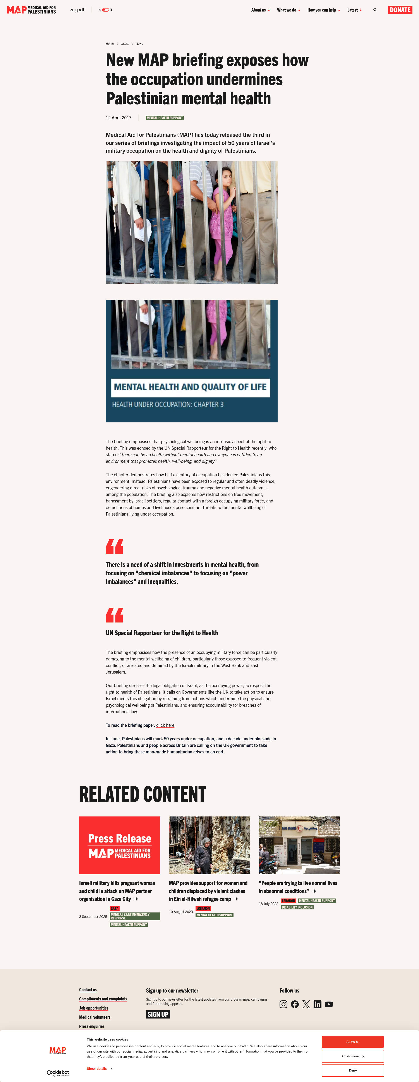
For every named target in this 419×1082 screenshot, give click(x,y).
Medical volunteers (94, 1017)
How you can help (321, 9)
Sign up (158, 1014)
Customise (350, 1056)
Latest (352, 9)
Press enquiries (92, 1026)
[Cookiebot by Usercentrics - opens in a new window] (58, 1073)
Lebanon (203, 908)
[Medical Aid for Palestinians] (31, 9)
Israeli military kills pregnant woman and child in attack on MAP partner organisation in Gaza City (117, 890)
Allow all (353, 1042)
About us (258, 9)
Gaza (114, 908)
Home (110, 43)
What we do (286, 9)
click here (165, 725)
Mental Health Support (165, 118)
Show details (97, 1068)
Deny (353, 1070)
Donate (400, 10)
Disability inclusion (297, 907)
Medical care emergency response (130, 916)
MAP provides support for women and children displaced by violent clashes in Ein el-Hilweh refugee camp (208, 890)
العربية (77, 10)
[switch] (105, 10)
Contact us (88, 989)
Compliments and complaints (103, 998)
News (139, 43)
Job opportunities (93, 1007)
